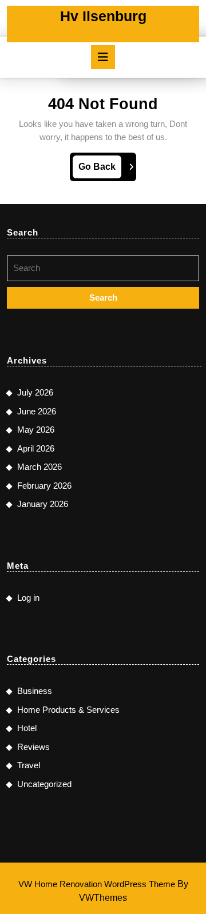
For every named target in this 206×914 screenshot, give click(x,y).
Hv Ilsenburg (103, 16)
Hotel (27, 728)
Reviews (33, 747)
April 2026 (35, 448)
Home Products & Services (68, 710)
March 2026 (39, 467)
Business (34, 691)
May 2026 (35, 429)
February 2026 (44, 485)
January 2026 (42, 504)
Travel (28, 765)
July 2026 (35, 392)
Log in (28, 597)
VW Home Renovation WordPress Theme (96, 884)
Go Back (99, 169)
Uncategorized (44, 784)
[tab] (103, 57)
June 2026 (36, 411)
